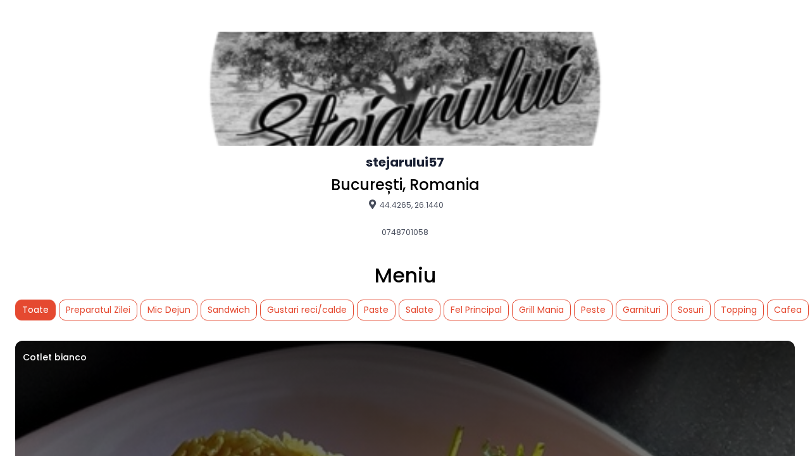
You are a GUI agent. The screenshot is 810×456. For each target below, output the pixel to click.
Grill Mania (541, 309)
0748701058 (405, 232)
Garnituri (642, 309)
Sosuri (691, 309)
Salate (419, 309)
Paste (376, 309)
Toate (35, 309)
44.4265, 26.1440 (411, 205)
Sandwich (229, 309)
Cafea (788, 309)
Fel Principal (476, 309)
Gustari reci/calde (307, 309)
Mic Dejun (168, 309)
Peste (593, 309)
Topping (739, 309)
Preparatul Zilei (98, 309)
